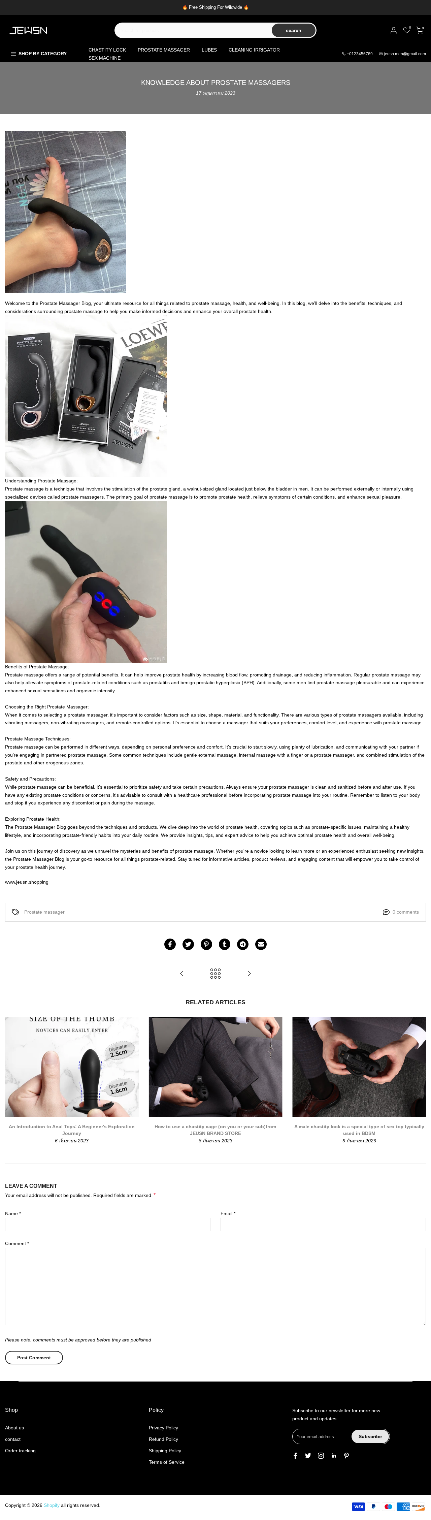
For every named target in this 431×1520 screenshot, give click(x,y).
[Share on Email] (261, 944)
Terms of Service (167, 1462)
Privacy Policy (163, 1427)
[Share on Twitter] (188, 944)
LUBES (209, 50)
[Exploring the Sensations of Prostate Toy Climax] (249, 974)
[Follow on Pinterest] (346, 1456)
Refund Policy (163, 1439)
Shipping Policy (165, 1450)
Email (228, 1213)
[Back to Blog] (215, 974)
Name (13, 1213)
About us (14, 1427)
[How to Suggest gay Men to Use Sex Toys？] (182, 974)
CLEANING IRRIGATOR (254, 50)
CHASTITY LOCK (107, 50)
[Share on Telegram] (242, 944)
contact (13, 1439)
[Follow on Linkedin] (334, 1456)
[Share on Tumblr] (224, 944)
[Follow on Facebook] (295, 1456)
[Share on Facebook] (170, 944)
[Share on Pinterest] (206, 944)
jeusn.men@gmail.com (405, 54)
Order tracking (20, 1450)
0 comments (406, 912)
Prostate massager (44, 912)
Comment (17, 1243)
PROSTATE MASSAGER (164, 50)
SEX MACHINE (105, 58)
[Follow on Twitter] (308, 1456)
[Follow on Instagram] (321, 1456)
